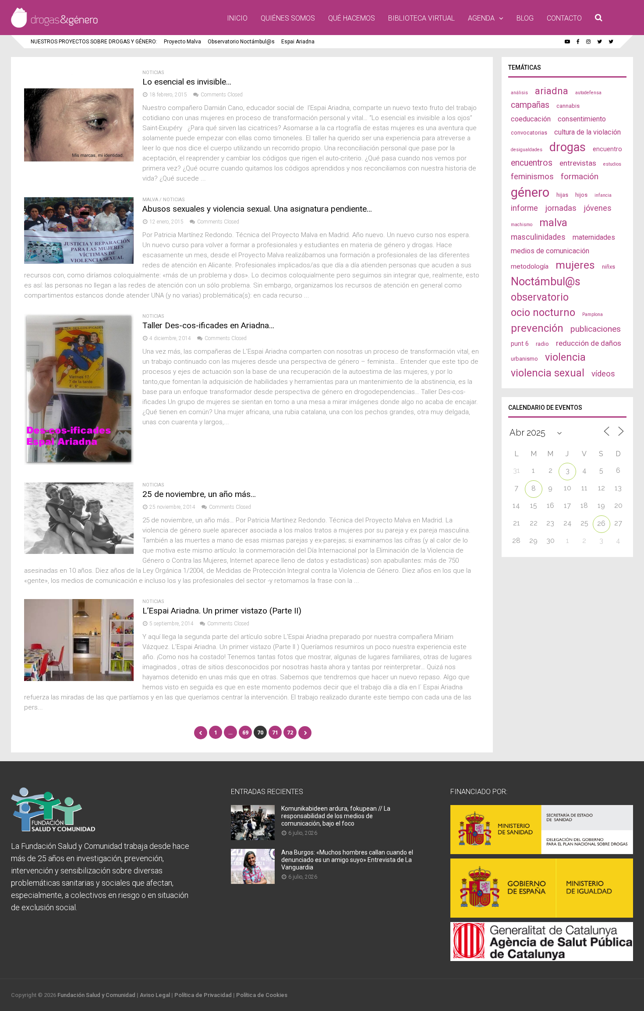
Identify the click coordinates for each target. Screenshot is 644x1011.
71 (275, 732)
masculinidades (538, 236)
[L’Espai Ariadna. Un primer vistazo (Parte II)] (79, 678)
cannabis (568, 106)
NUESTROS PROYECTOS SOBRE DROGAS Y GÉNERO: (94, 42)
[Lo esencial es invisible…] (79, 177)
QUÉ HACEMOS (351, 18)
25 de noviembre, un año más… (199, 494)
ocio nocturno (543, 312)
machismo (521, 224)
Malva (150, 199)
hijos (581, 195)
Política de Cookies (261, 995)
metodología (529, 266)
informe (524, 208)
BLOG (525, 18)
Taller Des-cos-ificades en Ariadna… (208, 325)
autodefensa (588, 93)
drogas (567, 147)
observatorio (540, 297)
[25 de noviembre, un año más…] (79, 551)
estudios (612, 164)
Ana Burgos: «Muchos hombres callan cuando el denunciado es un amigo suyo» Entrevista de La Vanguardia (347, 860)
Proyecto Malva (182, 42)
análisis (519, 93)
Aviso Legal (155, 995)
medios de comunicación (550, 251)
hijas (562, 195)
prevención (537, 328)
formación (579, 176)
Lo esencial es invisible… (186, 82)
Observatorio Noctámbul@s (241, 42)
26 (601, 523)
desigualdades (526, 150)
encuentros (531, 163)
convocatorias (529, 132)
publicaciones (595, 329)
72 (290, 732)
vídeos (603, 374)
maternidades (594, 237)
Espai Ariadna (298, 42)
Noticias (153, 72)
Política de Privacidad (203, 995)
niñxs (608, 266)
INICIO (237, 18)
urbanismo (524, 358)
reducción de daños (588, 343)
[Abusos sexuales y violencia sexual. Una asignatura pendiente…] (79, 261)
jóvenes (598, 208)
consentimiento (582, 119)
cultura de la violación (587, 132)
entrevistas (577, 163)
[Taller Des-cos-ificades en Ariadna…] (79, 462)
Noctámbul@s (545, 281)
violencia (565, 357)
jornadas (561, 208)
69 (245, 732)
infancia (603, 195)
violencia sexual (547, 373)
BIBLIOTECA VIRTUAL (421, 18)
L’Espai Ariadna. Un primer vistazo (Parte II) (221, 611)
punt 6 (520, 343)
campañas (530, 105)
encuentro (607, 149)
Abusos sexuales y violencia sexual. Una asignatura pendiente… (257, 209)
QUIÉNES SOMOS (288, 18)
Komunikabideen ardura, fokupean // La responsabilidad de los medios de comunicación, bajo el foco (335, 816)
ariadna (551, 90)
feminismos (532, 176)
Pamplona (592, 314)
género (530, 192)
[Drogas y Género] (54, 26)
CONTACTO (564, 18)
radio (542, 344)
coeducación (531, 119)
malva (553, 222)
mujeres (575, 265)
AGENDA (481, 18)
